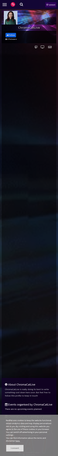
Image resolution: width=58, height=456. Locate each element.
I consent (15, 448)
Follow (12, 35)
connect (51, 4)
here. (17, 440)
